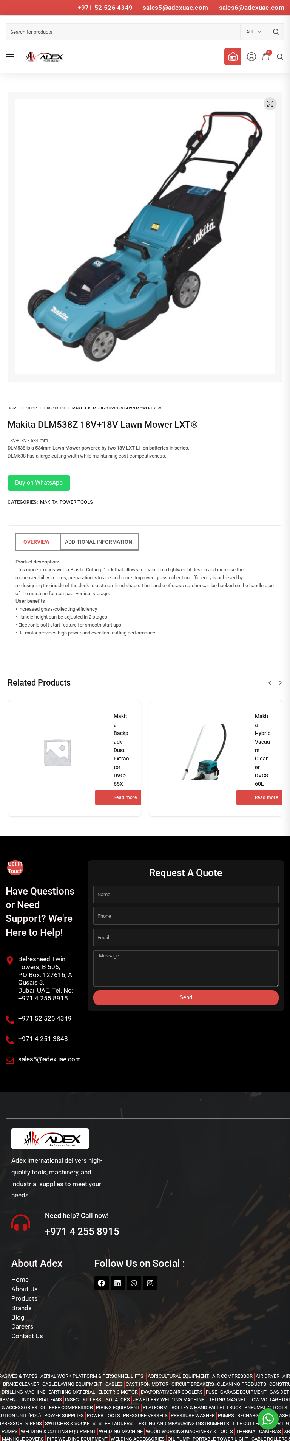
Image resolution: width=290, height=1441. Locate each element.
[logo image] (43, 57)
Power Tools (76, 502)
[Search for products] (275, 31)
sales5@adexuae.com (176, 7)
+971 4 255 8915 (82, 1231)
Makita (48, 502)
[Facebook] (101, 1283)
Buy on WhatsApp (39, 482)
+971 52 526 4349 (105, 7)
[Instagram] (150, 1283)
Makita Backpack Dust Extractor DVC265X (121, 750)
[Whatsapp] (134, 1283)
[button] (270, 683)
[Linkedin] (118, 1283)
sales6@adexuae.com (250, 7)
